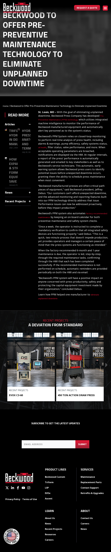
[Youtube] (23, 487)
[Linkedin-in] (12, 487)
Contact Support (90, 487)
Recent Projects (18, 390)
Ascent (48, 498)
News (48, 523)
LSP (47, 487)
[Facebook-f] (18, 487)
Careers (49, 539)
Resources (50, 534)
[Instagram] (28, 487)
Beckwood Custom (55, 476)
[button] (105, 8)
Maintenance (88, 476)
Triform (49, 482)
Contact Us (87, 518)
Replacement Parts (91, 482)
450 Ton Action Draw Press (76, 395)
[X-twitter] (7, 487)
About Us (50, 518)
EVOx (47, 493)
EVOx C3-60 (16, 395)
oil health (42, 147)
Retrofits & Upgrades (92, 493)
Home (6, 106)
